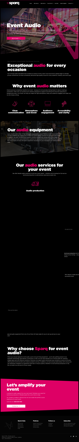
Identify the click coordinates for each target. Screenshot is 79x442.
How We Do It (50, 3)
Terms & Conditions (37, 424)
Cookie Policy (36, 425)
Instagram (50, 425)
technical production (70, 253)
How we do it (20, 425)
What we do (20, 424)
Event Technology (29, 61)
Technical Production (21, 61)
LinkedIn (50, 424)
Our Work (56, 3)
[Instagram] (76, 436)
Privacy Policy (36, 427)
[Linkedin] (73, 436)
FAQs (19, 428)
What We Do (43, 3)
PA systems (21, 135)
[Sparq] (13, 3)
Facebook (50, 423)
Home (31, 3)
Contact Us (70, 3)
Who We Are (36, 3)
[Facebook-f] (71, 436)
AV (8, 334)
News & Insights (63, 3)
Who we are (20, 423)
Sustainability (21, 427)
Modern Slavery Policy (38, 423)
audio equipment (33, 134)
